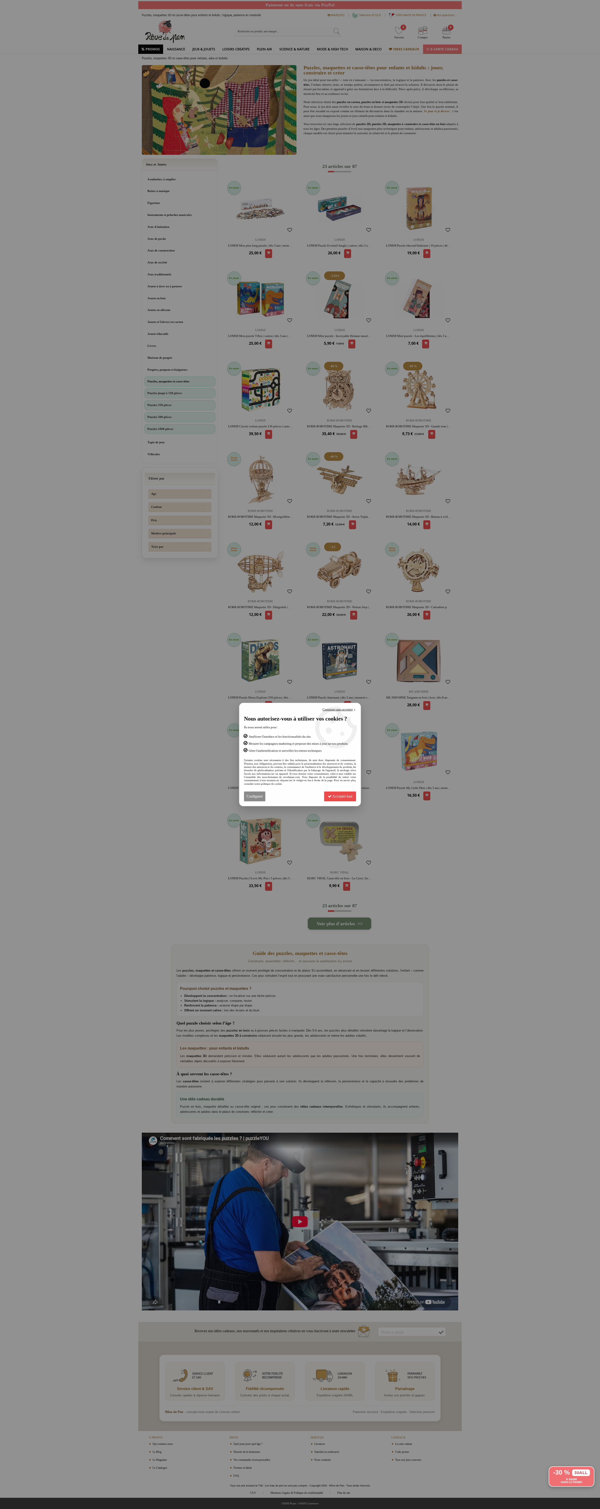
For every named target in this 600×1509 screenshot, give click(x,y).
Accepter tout (342, 796)
